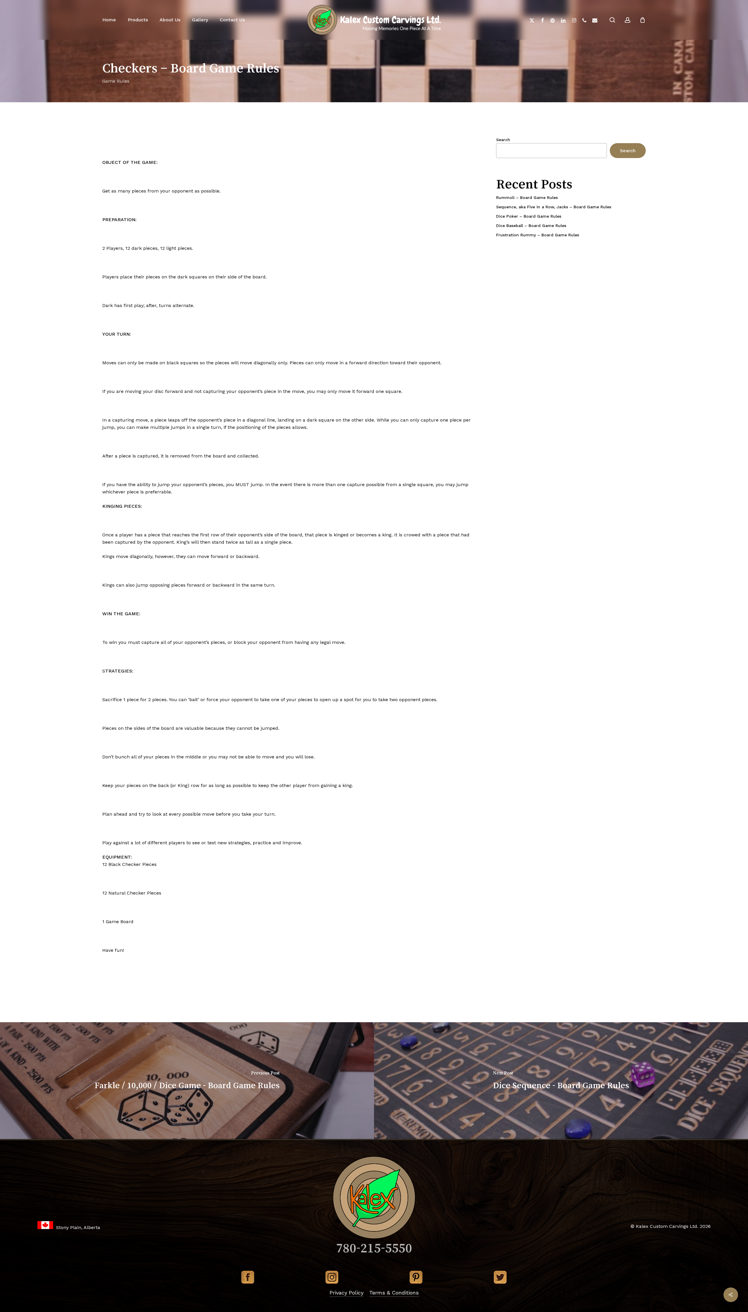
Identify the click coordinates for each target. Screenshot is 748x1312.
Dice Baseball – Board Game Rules (531, 225)
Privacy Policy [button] (346, 1293)
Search (503, 139)
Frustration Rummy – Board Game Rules (537, 235)
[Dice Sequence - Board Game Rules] (561, 1080)
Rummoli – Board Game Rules (527, 197)
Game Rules (115, 81)
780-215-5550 (374, 1247)
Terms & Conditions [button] (394, 1293)
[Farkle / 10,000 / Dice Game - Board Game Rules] (187, 1080)
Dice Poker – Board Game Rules (528, 216)
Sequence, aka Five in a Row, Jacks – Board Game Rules (553, 206)
